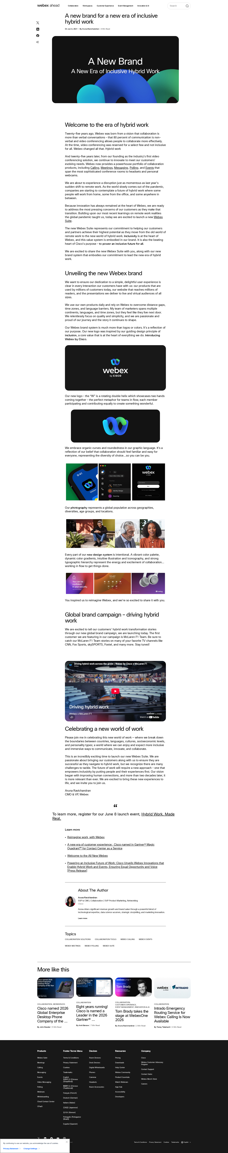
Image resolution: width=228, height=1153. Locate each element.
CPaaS (40, 1106)
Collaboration (73, 6)
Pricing (118, 1058)
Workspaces (88, 6)
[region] (35, 1146)
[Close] (67, 1142)
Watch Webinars (121, 1082)
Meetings (107, 167)
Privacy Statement (70, 1063)
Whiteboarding (43, 1097)
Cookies (66, 1067)
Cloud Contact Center (45, 1101)
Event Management (125, 6)
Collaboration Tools (105, 939)
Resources (120, 1051)
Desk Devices (94, 1063)
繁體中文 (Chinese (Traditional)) (70, 1087)
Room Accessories (96, 1087)
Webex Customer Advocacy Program (152, 1063)
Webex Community (122, 1072)
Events (149, 167)
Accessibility (120, 1092)
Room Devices (95, 1058)
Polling (134, 167)
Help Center (120, 1067)
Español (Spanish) (70, 1124)
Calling (94, 167)
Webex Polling (92, 946)
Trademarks (67, 1072)
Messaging (121, 167)
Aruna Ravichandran (90, 29)
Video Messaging (44, 1082)
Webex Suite (108, 946)
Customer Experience (105, 6)
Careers (144, 1084)
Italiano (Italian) (69, 1103)
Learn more (82, 918)
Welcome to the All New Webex (87, 855)
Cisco (143, 1058)
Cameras (92, 1077)
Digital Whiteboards (97, 1067)
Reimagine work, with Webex (86, 837)
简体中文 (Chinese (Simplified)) (70, 1080)
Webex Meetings (73, 946)
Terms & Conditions (71, 1058)
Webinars (41, 1092)
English (66, 1077)
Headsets (93, 1082)
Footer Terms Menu (72, 1051)
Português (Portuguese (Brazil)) (72, 1118)
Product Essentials (122, 1077)
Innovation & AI (143, 6)
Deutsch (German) (70, 1098)
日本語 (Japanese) (70, 1108)
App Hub (118, 1087)
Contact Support (147, 1069)
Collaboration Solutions (78, 939)
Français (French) (70, 1093)
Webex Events (145, 939)
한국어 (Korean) (69, 1112)
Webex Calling (128, 939)
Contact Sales (146, 1074)
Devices (93, 1051)
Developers (119, 1097)
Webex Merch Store (149, 1079)
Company (145, 1051)
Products (41, 1051)
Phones (92, 1072)
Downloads (119, 1063)
